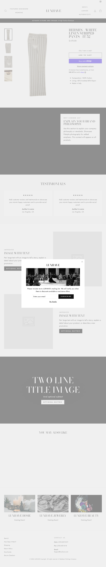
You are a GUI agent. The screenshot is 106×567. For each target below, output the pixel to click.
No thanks (53, 301)
